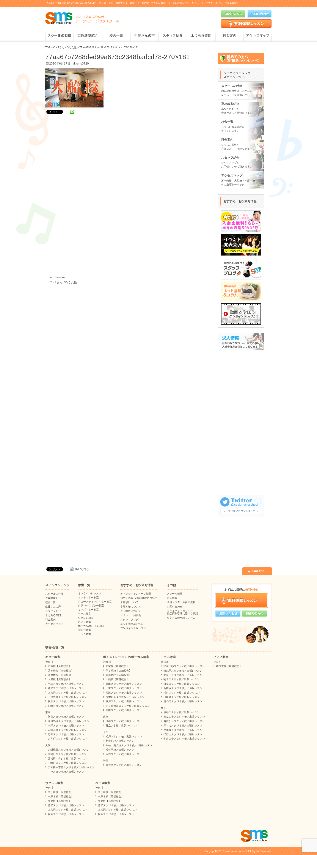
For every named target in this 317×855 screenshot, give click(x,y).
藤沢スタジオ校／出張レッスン (66, 688)
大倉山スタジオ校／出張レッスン (182, 675)
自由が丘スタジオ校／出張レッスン (184, 721)
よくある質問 (201, 36)
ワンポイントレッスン (133, 628)
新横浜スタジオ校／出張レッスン (182, 688)
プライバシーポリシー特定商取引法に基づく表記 (182, 612)
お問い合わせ (174, 606)
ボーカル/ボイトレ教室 (91, 625)
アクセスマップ (257, 36)
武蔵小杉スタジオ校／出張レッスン (184, 666)
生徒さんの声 (144, 36)
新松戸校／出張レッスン (120, 740)
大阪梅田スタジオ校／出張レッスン (68, 749)
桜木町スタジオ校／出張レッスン (125, 697)
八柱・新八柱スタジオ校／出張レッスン (129, 745)
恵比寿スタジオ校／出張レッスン (182, 730)
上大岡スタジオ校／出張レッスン (67, 692)
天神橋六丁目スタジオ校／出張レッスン (71, 767)
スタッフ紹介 (172, 36)
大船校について (129, 602)
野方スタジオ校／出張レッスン (66, 734)
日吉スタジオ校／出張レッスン (124, 688)
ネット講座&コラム (131, 623)
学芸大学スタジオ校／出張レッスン (184, 738)
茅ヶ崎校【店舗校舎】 (61, 670)
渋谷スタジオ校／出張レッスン (124, 721)
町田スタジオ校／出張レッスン (124, 683)
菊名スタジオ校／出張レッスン (181, 679)
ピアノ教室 (84, 621)
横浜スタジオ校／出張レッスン (66, 701)
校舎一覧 (116, 36)
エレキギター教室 (88, 597)
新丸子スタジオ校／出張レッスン (182, 670)
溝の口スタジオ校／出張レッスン (182, 701)
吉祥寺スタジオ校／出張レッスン (67, 730)
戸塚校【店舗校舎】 (59, 666)
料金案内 (229, 36)
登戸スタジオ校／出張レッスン (124, 701)
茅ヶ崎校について (130, 610)
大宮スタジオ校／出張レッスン (124, 765)
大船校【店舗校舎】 (59, 679)
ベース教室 (84, 613)
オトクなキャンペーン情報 (135, 593)
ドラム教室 (84, 634)
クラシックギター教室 (91, 605)
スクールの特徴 (59, 36)
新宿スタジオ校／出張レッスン (66, 716)
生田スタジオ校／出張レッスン (124, 710)
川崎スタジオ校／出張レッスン (66, 705)
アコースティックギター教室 (95, 601)
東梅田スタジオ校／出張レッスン (67, 754)
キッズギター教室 (88, 609)
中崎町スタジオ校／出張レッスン (67, 762)
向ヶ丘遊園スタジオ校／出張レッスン (128, 705)
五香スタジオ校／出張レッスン (124, 754)
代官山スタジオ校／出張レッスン (182, 734)
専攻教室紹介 (88, 36)
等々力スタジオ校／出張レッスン (182, 725)
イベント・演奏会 (130, 615)
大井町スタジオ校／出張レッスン (67, 738)
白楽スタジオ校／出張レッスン (181, 683)
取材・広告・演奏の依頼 (181, 602)
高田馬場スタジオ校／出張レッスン (68, 721)
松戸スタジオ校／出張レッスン (124, 736)
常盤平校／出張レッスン (120, 749)
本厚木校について (130, 606)
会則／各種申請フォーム (181, 617)
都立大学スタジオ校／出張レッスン (184, 716)
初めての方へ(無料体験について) (139, 597)
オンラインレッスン (89, 593)
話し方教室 (84, 629)
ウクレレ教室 (86, 617)
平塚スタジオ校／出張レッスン (66, 683)
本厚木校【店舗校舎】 (61, 675)
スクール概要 (174, 593)
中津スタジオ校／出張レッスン (66, 771)
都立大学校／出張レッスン (121, 725)
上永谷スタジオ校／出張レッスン (67, 697)
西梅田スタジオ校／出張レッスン (67, 758)
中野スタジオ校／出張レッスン (66, 725)
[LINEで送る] (72, 111)
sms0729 (82, 63)
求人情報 (172, 597)
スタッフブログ (129, 619)
